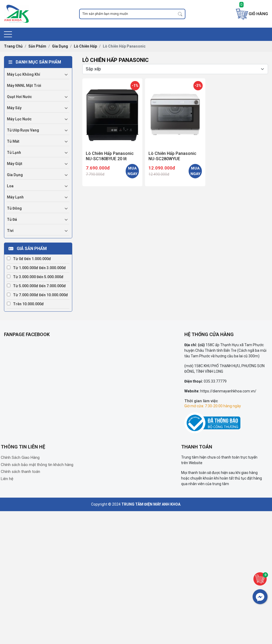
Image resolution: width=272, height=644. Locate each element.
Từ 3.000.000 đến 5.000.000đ (38, 277)
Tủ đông (14, 208)
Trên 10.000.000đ (28, 304)
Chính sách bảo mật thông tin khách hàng (37, 464)
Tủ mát (13, 141)
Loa (10, 186)
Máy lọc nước (19, 119)
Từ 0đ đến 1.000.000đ (32, 259)
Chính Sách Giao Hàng (20, 457)
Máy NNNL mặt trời (24, 85)
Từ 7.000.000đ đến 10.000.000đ (40, 295)
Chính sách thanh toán (20, 471)
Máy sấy (14, 108)
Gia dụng (15, 175)
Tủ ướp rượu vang (23, 130)
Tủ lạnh (14, 152)
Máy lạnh (15, 197)
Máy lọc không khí (23, 74)
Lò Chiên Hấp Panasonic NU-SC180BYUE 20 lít (110, 156)
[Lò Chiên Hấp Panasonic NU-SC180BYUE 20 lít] (112, 114)
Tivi (10, 230)
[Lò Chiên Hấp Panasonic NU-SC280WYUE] (175, 114)
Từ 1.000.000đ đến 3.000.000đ (39, 268)
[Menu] (8, 34)
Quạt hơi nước (19, 97)
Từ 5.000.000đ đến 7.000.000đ (39, 286)
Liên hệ (7, 478)
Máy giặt (14, 164)
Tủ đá (12, 219)
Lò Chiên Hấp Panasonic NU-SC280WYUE (172, 156)
